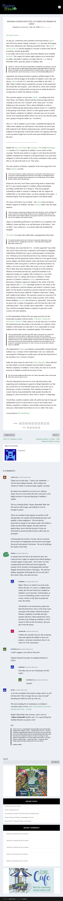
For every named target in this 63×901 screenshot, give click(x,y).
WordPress (24, 899)
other (24, 285)
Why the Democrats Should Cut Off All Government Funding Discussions (22, 813)
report (38, 43)
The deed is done (12, 35)
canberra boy (14, 477)
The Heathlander (24, 413)
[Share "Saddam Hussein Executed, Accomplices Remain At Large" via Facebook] (20, 423)
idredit (12, 690)
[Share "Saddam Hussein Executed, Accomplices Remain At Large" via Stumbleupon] (41, 423)
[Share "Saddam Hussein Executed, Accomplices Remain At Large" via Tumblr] (29, 423)
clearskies (9, 847)
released (14, 81)
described (22, 300)
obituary (14, 169)
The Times (10, 235)
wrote (45, 59)
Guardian (33, 148)
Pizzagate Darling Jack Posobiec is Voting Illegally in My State (19, 817)
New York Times (21, 148)
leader (22, 349)
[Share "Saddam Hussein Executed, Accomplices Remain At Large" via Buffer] (38, 423)
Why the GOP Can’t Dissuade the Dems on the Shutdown (18, 821)
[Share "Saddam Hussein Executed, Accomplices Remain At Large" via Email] (44, 423)
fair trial (16, 49)
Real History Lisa (15, 649)
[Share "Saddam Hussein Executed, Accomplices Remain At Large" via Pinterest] (32, 423)
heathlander (24, 27)
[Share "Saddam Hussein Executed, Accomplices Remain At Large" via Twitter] (23, 423)
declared (9, 56)
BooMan (13, 553)
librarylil (9, 840)
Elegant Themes (12, 899)
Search (5, 759)
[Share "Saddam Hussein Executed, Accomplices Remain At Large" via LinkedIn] (35, 423)
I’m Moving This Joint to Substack (13, 806)
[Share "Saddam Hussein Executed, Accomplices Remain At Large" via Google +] (26, 423)
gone (52, 41)
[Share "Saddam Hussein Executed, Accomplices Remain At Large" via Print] (48, 423)
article (39, 202)
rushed (34, 97)
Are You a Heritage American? (12, 809)
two (21, 285)
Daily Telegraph (39, 362)
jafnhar (8, 854)
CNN (40, 148)
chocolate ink (22, 631)
